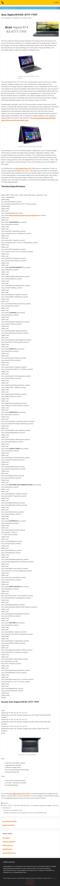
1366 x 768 (6, 805)
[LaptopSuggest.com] (2, 2)
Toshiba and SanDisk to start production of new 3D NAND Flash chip (24, 813)
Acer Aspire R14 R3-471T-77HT (25, 168)
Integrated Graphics (45, 805)
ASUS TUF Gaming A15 (8, 841)
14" (12, 805)
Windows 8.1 (7, 808)
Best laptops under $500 (9, 821)
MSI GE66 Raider (7, 849)
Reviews (5, 803)
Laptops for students (8, 825)
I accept (30, 882)
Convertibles (35, 805)
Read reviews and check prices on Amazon (23, 215)
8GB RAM (23, 805)
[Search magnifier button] (58, 8)
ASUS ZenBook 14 (7, 845)
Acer (28, 805)
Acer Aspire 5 (6, 838)
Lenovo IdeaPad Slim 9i (9, 853)
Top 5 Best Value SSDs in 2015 (12, 810)
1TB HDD (16, 805)
